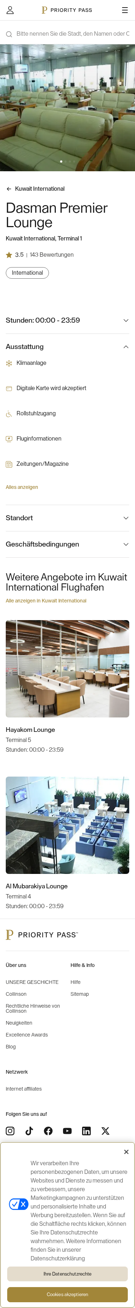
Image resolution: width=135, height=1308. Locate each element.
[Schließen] (126, 1152)
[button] (61, 161)
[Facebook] (48, 1131)
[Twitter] (105, 1131)
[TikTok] (29, 1131)
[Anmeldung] (10, 10)
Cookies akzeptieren (67, 1294)
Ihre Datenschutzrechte (68, 1274)
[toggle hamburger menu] (125, 10)
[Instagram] (10, 1131)
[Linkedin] (86, 1131)
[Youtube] (67, 1131)
